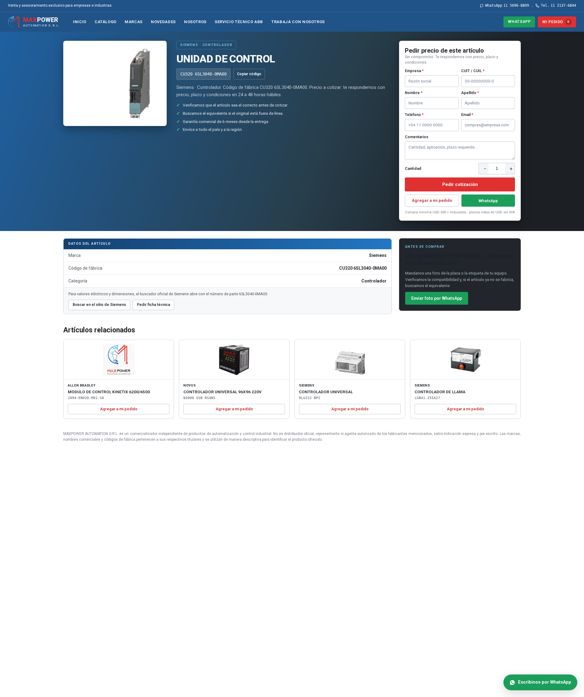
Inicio (79, 21)
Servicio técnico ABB (239, 21)
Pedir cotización (460, 184)
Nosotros (195, 21)
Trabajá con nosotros (298, 21)
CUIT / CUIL (473, 70)
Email (467, 114)
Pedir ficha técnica (153, 304)
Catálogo (105, 21)
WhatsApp (519, 21)
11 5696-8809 (507, 5)
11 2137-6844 (558, 5)
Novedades (163, 21)
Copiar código (249, 74)
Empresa (414, 70)
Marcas (134, 21)
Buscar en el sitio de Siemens (99, 304)
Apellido (470, 92)
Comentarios (416, 137)
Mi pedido (555, 21)
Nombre (413, 92)
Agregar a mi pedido (432, 200)
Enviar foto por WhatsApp (436, 298)
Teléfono (414, 114)
